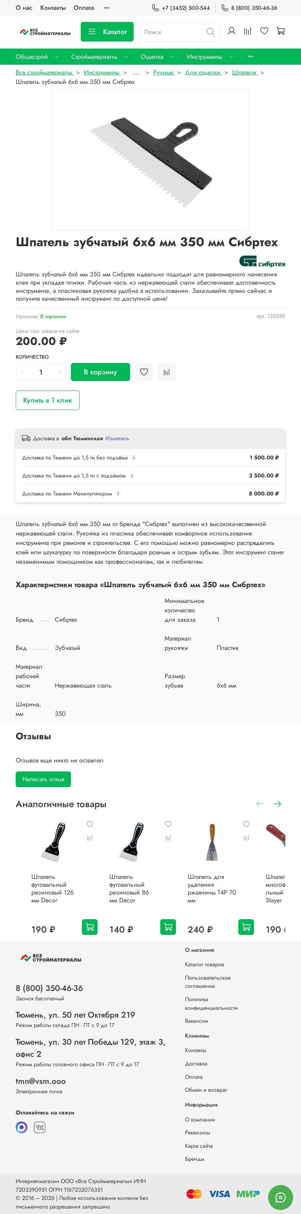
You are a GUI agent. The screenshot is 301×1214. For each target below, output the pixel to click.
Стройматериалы (94, 56)
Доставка (196, 1063)
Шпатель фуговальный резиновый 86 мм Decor (129, 889)
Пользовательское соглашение (207, 982)
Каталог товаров (204, 964)
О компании (200, 1119)
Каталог (115, 32)
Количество (32, 357)
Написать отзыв (43, 779)
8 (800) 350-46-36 (254, 8)
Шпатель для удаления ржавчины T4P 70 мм (212, 889)
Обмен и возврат (206, 1090)
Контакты (53, 7)
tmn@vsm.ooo (41, 1081)
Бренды (194, 1159)
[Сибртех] (262, 260)
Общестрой (32, 56)
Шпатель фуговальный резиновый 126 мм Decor (52, 889)
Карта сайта (199, 1146)
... (136, 72)
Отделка (152, 56)
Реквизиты (197, 1132)
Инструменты (204, 56)
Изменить (117, 438)
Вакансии (196, 1021)
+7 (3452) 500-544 (186, 8)
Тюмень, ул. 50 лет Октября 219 (75, 1015)
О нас (24, 7)
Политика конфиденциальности (211, 1003)
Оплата (84, 7)
